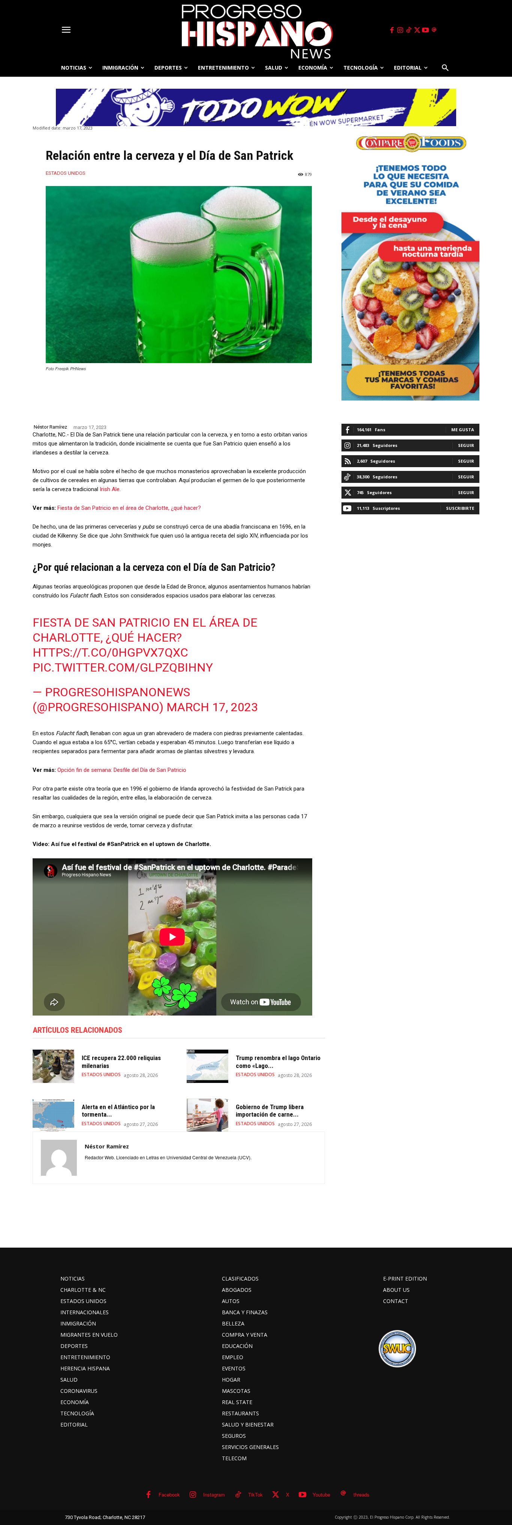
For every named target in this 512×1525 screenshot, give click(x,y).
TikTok (255, 1494)
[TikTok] (408, 30)
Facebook (169, 1494)
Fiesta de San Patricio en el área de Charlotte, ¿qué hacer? (129, 508)
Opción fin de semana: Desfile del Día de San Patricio (121, 770)
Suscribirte (460, 508)
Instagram (214, 1494)
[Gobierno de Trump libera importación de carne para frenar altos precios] (207, 1115)
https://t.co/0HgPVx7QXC (110, 652)
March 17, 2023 (212, 707)
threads (361, 1494)
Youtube (321, 1494)
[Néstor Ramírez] (59, 1158)
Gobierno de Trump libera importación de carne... (270, 1110)
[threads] (434, 30)
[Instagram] (400, 30)
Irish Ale (110, 489)
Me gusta (462, 429)
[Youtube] (426, 30)
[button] (445, 68)
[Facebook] (392, 30)
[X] (417, 30)
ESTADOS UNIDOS (65, 173)
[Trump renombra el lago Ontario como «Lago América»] (207, 1066)
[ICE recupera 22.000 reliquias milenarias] (53, 1066)
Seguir (466, 445)
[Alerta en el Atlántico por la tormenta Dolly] (53, 1115)
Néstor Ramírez (50, 426)
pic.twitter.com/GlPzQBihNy (123, 667)
